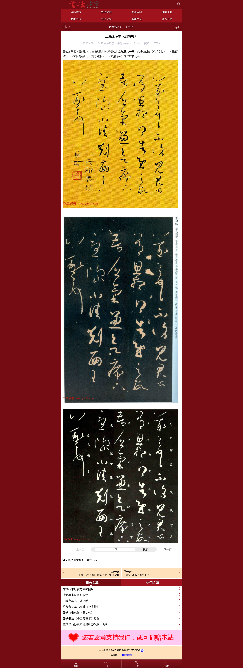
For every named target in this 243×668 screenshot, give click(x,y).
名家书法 (114, 27)
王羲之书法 (90, 559)
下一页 (168, 549)
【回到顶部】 (128, 655)
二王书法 (128, 27)
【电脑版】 (114, 655)
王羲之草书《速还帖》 (137, 574)
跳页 (145, 549)
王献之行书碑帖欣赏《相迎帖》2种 (98, 574)
